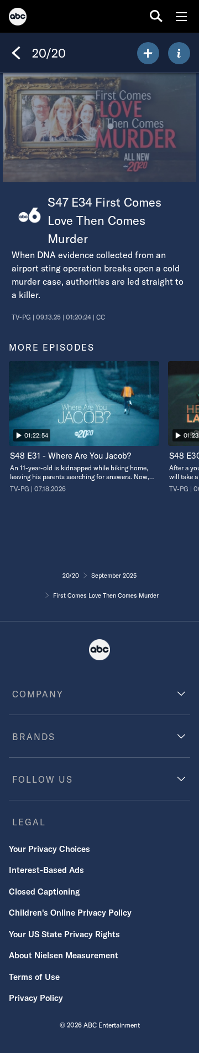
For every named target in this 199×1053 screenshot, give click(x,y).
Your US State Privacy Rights (64, 934)
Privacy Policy (36, 998)
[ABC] (18, 18)
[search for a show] (156, 16)
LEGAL (29, 822)
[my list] (148, 53)
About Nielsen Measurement (63, 955)
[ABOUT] (179, 53)
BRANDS (33, 737)
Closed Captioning (44, 891)
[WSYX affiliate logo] (30, 215)
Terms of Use (34, 977)
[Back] (16, 53)
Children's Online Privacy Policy (70, 912)
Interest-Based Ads (46, 870)
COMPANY (38, 694)
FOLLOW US (42, 779)
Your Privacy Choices (49, 849)
